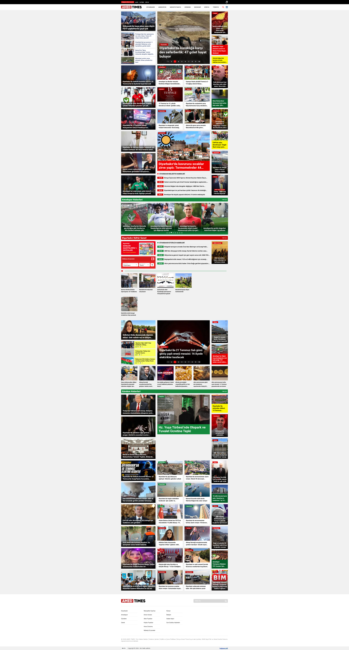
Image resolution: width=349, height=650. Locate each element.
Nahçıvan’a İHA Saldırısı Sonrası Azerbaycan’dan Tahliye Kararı (145, 360)
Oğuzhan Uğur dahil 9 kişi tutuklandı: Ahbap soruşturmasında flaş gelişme (144, 344)
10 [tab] (199, 61)
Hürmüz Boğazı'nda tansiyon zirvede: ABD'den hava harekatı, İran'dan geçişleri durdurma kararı (219, 60)
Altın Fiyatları (148, 619)
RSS (124, 648)
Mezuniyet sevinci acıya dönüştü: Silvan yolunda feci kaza (143, 60)
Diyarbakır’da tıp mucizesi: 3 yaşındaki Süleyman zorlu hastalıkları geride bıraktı (143, 44)
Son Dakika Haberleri (173, 622)
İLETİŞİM (142, 2)
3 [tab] (171, 232)
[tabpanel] (183, 37)
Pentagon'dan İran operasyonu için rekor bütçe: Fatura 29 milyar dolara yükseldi (144, 36)
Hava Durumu (148, 626)
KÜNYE (147, 2)
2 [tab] (171, 61)
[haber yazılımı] (224, 648)
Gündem (124, 619)
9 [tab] (195, 61)
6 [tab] (185, 61)
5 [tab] (181, 61)
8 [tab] (192, 61)
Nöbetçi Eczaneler (149, 630)
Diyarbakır (124, 611)
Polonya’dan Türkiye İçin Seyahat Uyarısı (142, 352)
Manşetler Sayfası (149, 611)
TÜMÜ (223, 199)
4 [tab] (178, 61)
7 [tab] (188, 61)
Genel (123, 622)
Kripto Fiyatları (148, 622)
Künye (168, 611)
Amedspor (124, 615)
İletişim (168, 615)
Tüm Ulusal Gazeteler (129, 252)
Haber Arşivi (170, 619)
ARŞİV (136, 2)
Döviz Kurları (148, 615)
